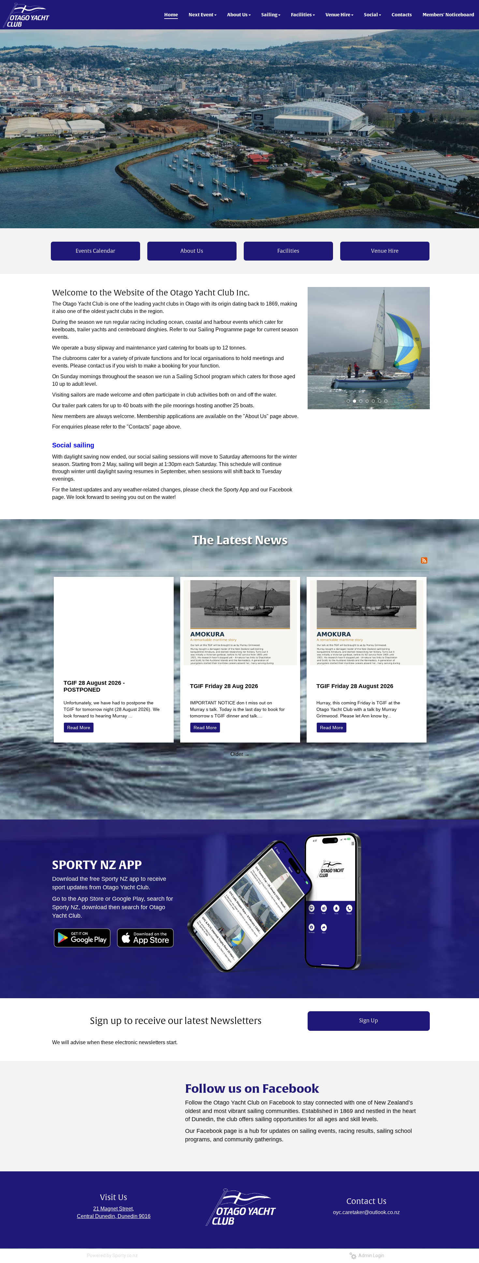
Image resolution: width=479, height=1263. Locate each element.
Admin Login (370, 1255)
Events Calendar (95, 251)
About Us (192, 251)
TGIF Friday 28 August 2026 (354, 686)
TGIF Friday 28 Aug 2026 (224, 686)
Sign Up (368, 1020)
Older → (240, 754)
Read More (78, 727)
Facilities (288, 251)
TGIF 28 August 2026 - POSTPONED (94, 686)
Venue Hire (385, 251)
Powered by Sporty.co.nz (112, 1255)
